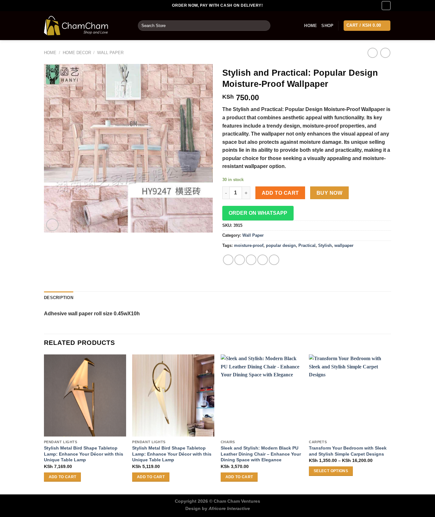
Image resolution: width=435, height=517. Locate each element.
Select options (331, 471)
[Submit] (264, 25)
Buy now (329, 193)
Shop (327, 25)
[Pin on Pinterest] (262, 260)
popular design (281, 245)
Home (310, 25)
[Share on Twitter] (239, 260)
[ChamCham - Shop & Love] (86, 25)
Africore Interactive (229, 508)
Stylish (325, 245)
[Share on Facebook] (228, 260)
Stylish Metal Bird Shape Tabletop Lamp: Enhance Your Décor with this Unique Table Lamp (83, 453)
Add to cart (280, 193)
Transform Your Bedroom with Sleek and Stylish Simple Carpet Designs (348, 451)
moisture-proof (248, 245)
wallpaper (343, 245)
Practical (307, 245)
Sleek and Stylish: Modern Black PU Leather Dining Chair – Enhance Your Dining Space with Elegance (261, 453)
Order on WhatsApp (258, 213)
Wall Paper (110, 52)
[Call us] (386, 5)
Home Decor (77, 52)
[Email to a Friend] (251, 260)
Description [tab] (58, 297)
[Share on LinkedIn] (274, 260)
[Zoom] (52, 225)
